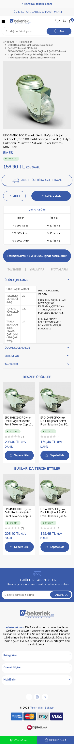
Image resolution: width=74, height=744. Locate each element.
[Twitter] (45, 697)
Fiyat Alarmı (59, 269)
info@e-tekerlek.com (38, 4)
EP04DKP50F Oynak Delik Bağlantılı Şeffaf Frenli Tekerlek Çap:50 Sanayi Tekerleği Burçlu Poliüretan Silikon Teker (54, 421)
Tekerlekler (25, 41)
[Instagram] (37, 697)
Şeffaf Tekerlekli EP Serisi (22, 48)
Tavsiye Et (14, 269)
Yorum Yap (37, 269)
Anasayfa (8, 41)
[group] (37, 95)
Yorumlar (12, 356)
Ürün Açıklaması (16, 280)
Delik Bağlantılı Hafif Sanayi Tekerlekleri (30, 44)
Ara (61, 31)
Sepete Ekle (21, 455)
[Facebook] (29, 697)
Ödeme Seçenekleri (17, 347)
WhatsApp (20, 739)
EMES (8, 152)
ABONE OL (61, 594)
